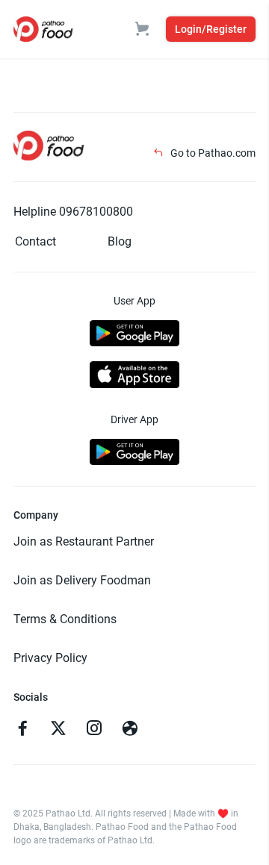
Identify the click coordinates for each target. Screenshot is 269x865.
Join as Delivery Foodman (82, 580)
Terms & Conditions (65, 619)
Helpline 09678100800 (73, 211)
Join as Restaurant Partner (83, 541)
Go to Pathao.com (212, 153)
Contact (35, 241)
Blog (120, 241)
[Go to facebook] (22, 729)
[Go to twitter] (58, 729)
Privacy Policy (50, 658)
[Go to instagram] (94, 729)
